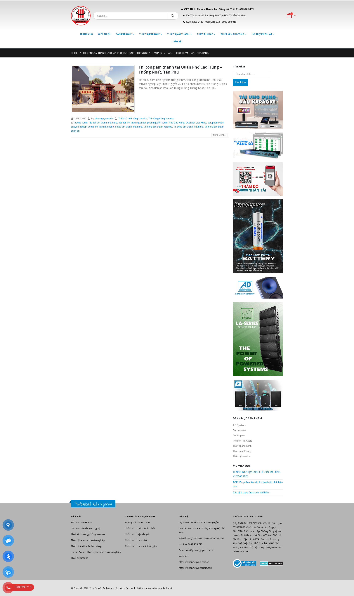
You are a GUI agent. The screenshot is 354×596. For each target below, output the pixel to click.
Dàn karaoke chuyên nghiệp (86, 528)
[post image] (103, 89)
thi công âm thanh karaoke (158, 127)
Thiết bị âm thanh (178, 34)
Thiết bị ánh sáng (242, 451)
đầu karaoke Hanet (162, 588)
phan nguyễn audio (157, 122)
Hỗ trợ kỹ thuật (262, 34)
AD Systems (240, 425)
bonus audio (80, 122)
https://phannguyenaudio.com (195, 567)
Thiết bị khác (205, 34)
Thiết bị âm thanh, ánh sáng (86, 546)
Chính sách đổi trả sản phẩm (140, 528)
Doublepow (238, 435)
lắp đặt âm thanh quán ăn (132, 122)
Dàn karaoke (124, 34)
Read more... (219, 135)
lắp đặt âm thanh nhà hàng (103, 122)
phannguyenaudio (104, 118)
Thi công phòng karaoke (161, 118)
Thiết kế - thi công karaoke (132, 118)
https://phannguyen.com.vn (194, 562)
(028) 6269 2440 (194, 22)
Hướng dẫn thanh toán (137, 522)
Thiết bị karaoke (149, 34)
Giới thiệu (104, 34)
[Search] (172, 15)
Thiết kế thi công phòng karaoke (88, 534)
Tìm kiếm (240, 82)
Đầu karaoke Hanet (81, 522)
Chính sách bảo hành (136, 540)
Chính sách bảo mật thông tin (141, 546)
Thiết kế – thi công (232, 34)
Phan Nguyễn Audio (99, 588)
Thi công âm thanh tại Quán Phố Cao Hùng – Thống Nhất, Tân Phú (180, 70)
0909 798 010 (229, 22)
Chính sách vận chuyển (137, 534)
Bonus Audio (78, 552)
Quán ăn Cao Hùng (196, 122)
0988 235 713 (212, 22)
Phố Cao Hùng (176, 122)
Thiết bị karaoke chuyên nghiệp (88, 540)
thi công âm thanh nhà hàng (188, 127)
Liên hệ (177, 41)
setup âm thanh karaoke (101, 127)
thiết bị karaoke (144, 588)
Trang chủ (86, 34)
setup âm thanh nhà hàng (128, 127)
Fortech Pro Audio (242, 440)
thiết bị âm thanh (127, 588)
